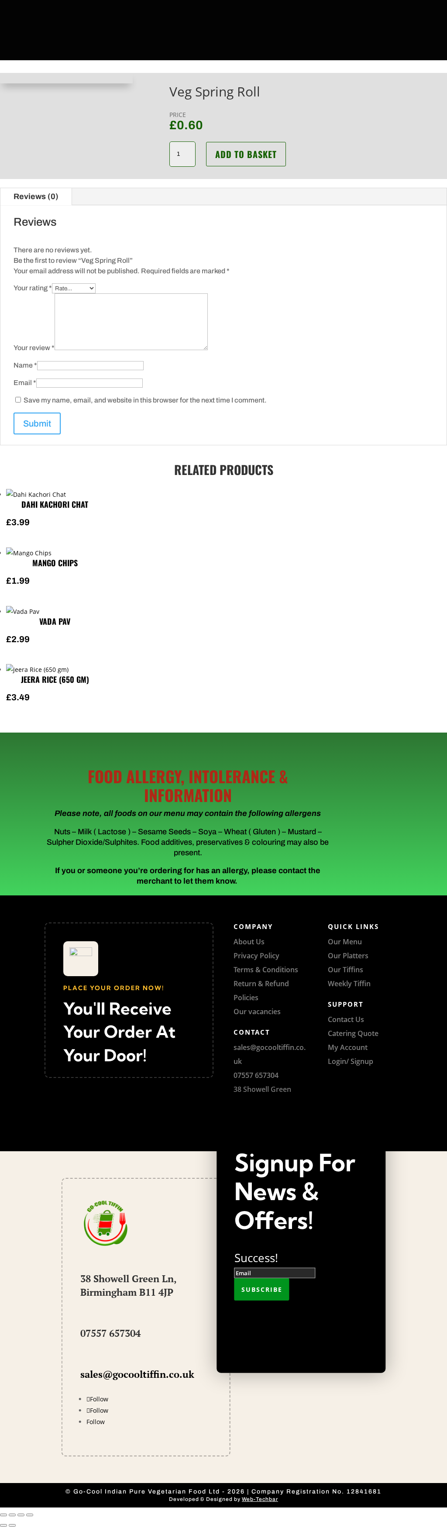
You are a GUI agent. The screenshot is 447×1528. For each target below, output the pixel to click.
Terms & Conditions (266, 969)
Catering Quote (353, 1033)
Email (25, 382)
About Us (249, 941)
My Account (348, 1047)
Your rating (33, 288)
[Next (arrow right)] (12, 1525)
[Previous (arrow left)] (3, 1525)
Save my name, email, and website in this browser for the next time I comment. (145, 400)
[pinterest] (211, 8)
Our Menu (345, 941)
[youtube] (231, 8)
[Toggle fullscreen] (12, 1515)
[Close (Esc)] (29, 1515)
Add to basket (246, 154)
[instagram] (250, 8)
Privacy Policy (256, 955)
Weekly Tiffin (349, 983)
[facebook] (191, 8)
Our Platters (348, 955)
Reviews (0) (36, 196)
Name (25, 365)
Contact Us (346, 1019)
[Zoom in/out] (3, 1515)
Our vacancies (257, 1011)
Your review (34, 347)
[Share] (20, 1515)
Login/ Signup (350, 1061)
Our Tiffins (345, 969)
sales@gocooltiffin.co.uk (137, 1374)
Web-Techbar (260, 1499)
